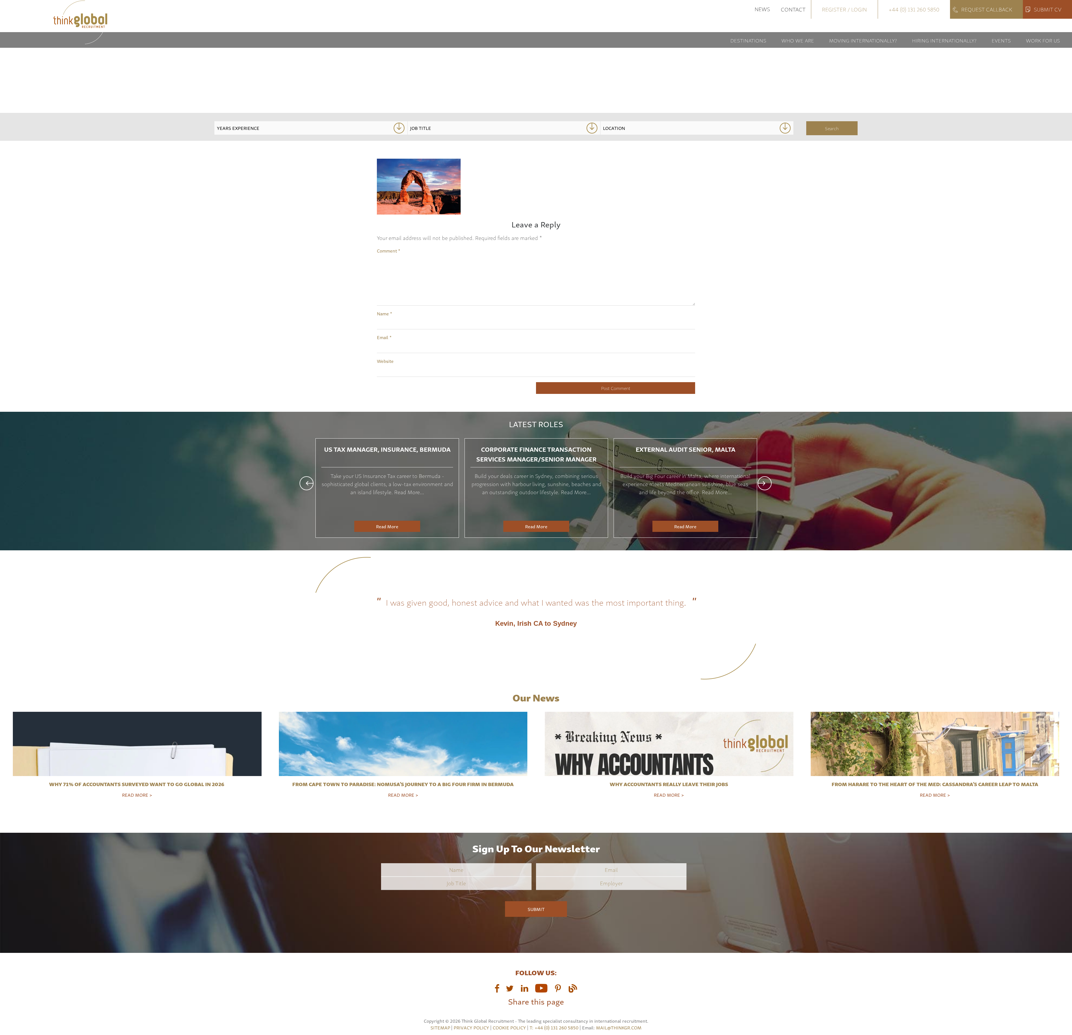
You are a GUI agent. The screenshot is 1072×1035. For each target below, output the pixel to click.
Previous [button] (307, 483)
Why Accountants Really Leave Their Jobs (669, 784)
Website (385, 361)
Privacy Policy (471, 1027)
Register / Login (844, 9)
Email (384, 337)
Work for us (1043, 40)
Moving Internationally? (863, 40)
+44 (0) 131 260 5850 (914, 9)
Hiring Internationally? (944, 40)
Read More (387, 526)
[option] (387, 488)
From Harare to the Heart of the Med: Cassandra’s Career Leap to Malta (935, 784)
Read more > (137, 794)
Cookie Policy (509, 1027)
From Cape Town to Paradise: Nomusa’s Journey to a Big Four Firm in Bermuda (403, 784)
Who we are (797, 40)
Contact (793, 9)
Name (384, 313)
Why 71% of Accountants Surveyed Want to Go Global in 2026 (137, 784)
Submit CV (1047, 9)
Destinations (748, 40)
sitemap (440, 1027)
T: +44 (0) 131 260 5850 (555, 1027)
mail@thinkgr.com (619, 1027)
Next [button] (765, 483)
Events (1001, 40)
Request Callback (986, 9)
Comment (388, 250)
